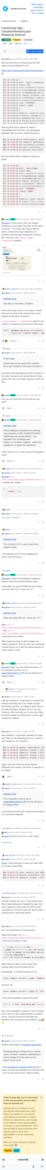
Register (8, 1150)
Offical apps (36, 4)
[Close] (41, 1097)
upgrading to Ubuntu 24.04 (20, 1067)
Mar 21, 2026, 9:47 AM (26, 473)
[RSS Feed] (30, 43)
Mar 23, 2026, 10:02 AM (27, 926)
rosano (7, 59)
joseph (7, 219)
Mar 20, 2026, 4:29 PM (32, 219)
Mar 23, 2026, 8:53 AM (26, 859)
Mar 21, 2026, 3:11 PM (26, 697)
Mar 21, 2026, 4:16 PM (23, 832)
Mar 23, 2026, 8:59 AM (26, 897)
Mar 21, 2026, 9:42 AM (26, 293)
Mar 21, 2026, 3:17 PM (26, 732)
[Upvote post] (39, 212)
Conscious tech (6, 842)
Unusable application (31, 1044)
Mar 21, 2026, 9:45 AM (26, 353)
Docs (34, 13)
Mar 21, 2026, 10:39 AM (32, 663)
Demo (39, 10)
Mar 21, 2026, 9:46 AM (32, 395)
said (14, 298)
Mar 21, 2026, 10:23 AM (32, 575)
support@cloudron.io (11, 673)
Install (41, 13)
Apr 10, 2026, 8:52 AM (26, 1041)
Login (16, 1150)
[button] (3, 1166)
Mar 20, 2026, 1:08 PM (26, 59)
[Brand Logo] (5, 9)
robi (5, 832)
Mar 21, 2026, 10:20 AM (27, 514)
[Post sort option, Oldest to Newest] (5, 51)
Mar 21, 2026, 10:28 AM (27, 607)
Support (17, 40)
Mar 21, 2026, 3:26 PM (26, 788)
